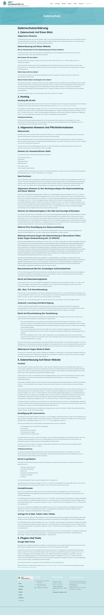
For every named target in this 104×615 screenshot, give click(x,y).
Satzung (69, 3)
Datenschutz (89, 3)
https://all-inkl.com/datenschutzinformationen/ (66, 105)
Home (51, 3)
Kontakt (75, 3)
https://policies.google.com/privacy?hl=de (27, 567)
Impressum (81, 3)
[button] (98, 3)
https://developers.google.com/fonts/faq (54, 565)
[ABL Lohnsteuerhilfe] (15, 3)
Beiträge (64, 3)
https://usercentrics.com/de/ (45, 420)
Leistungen (57, 3)
